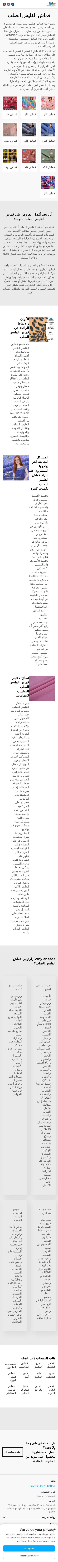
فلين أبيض (26, 1375)
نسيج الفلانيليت (51, 1375)
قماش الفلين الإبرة (12, 1377)
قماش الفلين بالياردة (52, 1390)
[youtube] (4, 4)
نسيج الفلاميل (38, 1365)
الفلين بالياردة (38, 1388)
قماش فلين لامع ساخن (23, 114)
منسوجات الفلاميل (10, 1365)
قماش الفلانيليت (24, 1365)
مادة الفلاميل (38, 1375)
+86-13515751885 (42, 1486)
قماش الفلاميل (51, 1365)
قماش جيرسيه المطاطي (11, 1390)
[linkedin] (8, 4)
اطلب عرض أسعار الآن (12, 1452)
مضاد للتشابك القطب (25, 1390)
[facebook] (12, 4)
